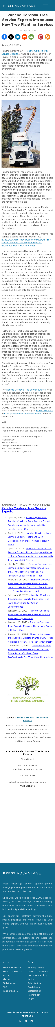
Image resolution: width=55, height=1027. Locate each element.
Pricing (6, 975)
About (6, 979)
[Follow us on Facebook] (26, 1021)
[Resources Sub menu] (17, 991)
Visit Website (27, 786)
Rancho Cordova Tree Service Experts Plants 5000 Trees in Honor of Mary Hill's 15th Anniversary (30, 638)
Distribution (9, 983)
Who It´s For (10, 972)
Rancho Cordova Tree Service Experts (26, 390)
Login (31, 999)
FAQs (31, 979)
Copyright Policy (37, 975)
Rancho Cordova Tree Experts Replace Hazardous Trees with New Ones (30, 626)
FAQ (4, 987)
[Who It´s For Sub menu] (20, 971)
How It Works (10, 968)
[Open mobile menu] (45, 6)
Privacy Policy (36, 968)
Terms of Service (38, 972)
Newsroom (34, 995)
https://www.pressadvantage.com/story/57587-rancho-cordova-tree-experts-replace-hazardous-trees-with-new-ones (27, 243)
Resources (8, 991)
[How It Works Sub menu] (21, 968)
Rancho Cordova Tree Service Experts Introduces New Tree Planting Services (29, 615)
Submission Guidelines (34, 985)
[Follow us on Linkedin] (32, 1021)
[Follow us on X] (20, 1021)
